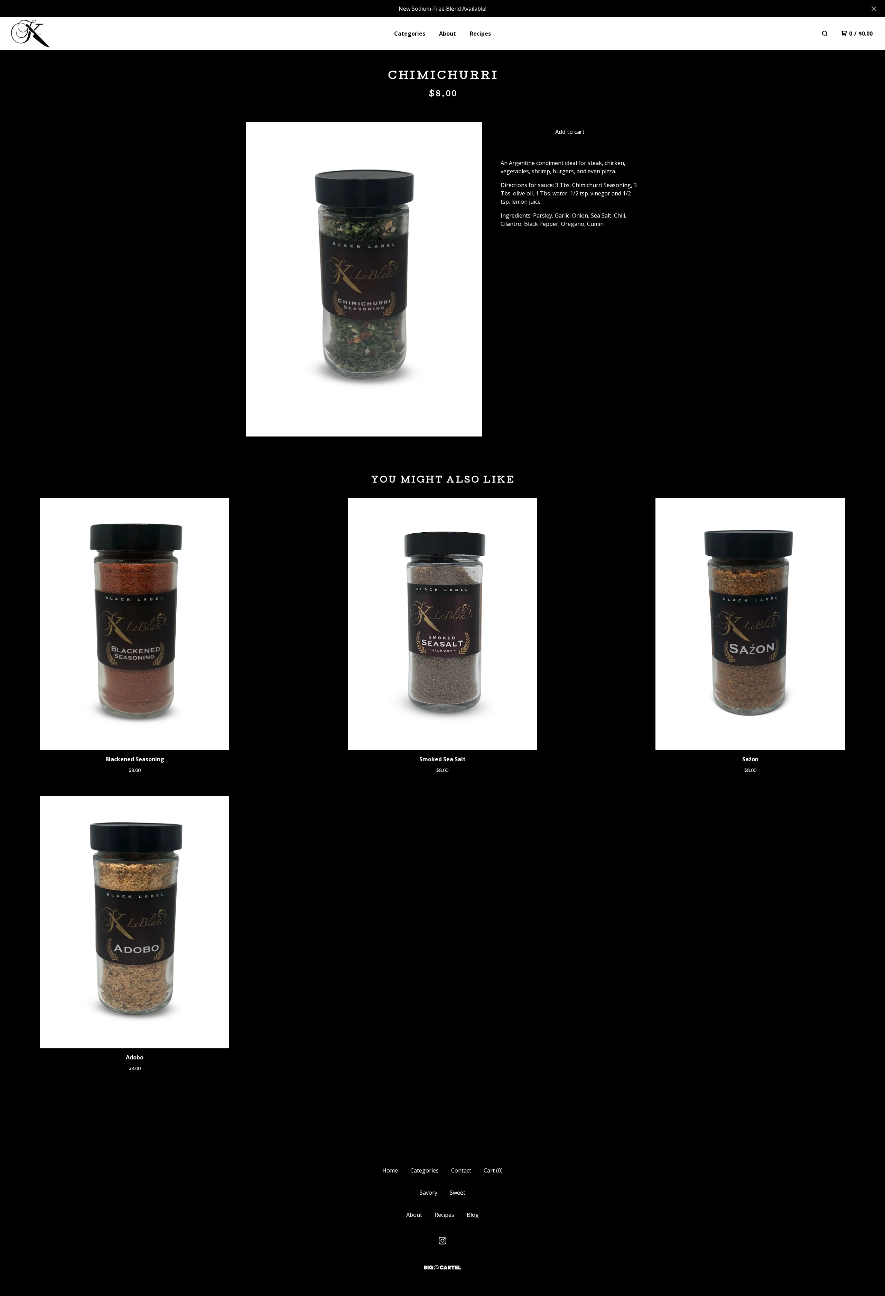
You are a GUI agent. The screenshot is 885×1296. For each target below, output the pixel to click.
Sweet (457, 1192)
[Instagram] (442, 1240)
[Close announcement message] (873, 8)
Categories (409, 33)
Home (390, 1170)
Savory (428, 1192)
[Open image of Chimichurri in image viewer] (364, 279)
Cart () (493, 1170)
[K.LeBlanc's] (30, 33)
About (447, 33)
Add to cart (570, 132)
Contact (461, 1170)
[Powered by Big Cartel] (442, 1267)
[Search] (825, 33)
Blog (473, 1215)
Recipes (480, 33)
